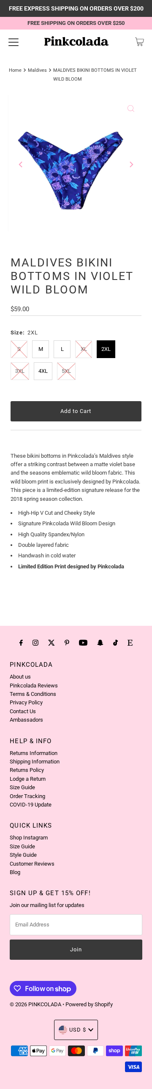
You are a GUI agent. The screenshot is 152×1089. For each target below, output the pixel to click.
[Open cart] (139, 42)
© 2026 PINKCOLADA (36, 1004)
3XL (19, 371)
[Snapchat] (100, 642)
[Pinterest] (67, 642)
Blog (15, 872)
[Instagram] (35, 642)
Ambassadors (26, 720)
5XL (66, 371)
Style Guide (23, 855)
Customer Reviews (32, 864)
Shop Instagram (29, 837)
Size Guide (22, 787)
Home (15, 70)
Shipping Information (35, 761)
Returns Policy (27, 770)
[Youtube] (83, 642)
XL (84, 349)
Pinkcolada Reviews (34, 685)
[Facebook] (21, 642)
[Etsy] (130, 642)
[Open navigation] (13, 42)
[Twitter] (51, 642)
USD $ (77, 1030)
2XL (106, 349)
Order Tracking (27, 796)
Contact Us (23, 711)
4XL (43, 371)
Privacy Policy (26, 702)
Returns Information (33, 753)
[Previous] (21, 164)
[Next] (131, 164)
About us (20, 676)
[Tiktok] (115, 642)
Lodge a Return (28, 779)
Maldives (37, 70)
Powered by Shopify (89, 1004)
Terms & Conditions (33, 694)
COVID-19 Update (31, 804)
